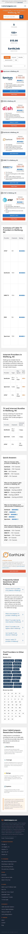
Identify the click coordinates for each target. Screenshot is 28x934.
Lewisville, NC (15, 681)
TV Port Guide (4, 899)
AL (4, 693)
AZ (12, 693)
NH (12, 707)
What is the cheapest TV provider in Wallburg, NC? (13, 614)
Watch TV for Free (5, 880)
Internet (14, 57)
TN (23, 713)
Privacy (2, 838)
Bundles (21, 57)
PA (8, 713)
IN (14, 699)
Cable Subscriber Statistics (7, 906)
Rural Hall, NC (17, 686)
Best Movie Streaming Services (9, 861)
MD (16, 701)
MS (12, 704)
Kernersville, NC (8, 663)
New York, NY (4, 852)
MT (20, 704)
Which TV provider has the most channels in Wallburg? (13, 621)
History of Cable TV (6, 912)
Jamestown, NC (7, 675)
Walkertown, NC (8, 669)
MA (20, 701)
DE (12, 696)
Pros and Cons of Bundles (7, 869)
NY (4, 710)
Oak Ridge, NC (7, 678)
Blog (2, 925)
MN (8, 704)
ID (8, 699)
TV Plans (7, 57)
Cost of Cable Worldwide (7, 909)
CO (4, 696)
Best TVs (3, 889)
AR (15, 693)
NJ (16, 707)
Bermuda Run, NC (8, 684)
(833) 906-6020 (14, 153)
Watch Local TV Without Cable (8, 887)
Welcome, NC (17, 666)
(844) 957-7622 (14, 215)
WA (19, 716)
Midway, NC (18, 660)
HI (4, 699)
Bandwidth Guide (5, 894)
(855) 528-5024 (14, 91)
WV (5, 719)
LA (8, 701)
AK (8, 693)
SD (19, 713)
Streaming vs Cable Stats (7, 864)
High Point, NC (17, 663)
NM (20, 707)
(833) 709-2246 (14, 183)
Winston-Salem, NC (8, 660)
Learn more (20, 2)
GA (23, 696)
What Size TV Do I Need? (7, 892)
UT (8, 716)
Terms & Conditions (9, 838)
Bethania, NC (18, 684)
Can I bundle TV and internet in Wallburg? (11, 634)
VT (12, 716)
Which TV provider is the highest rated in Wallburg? (13, 627)
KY (4, 701)
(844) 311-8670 (14, 122)
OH (16, 710)
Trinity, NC (16, 669)
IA (18, 699)
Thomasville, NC (8, 666)
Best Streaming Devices (7, 866)
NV (8, 707)
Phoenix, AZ (4, 854)
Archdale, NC (7, 672)
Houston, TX (4, 849)
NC (8, 710)
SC (15, 713)
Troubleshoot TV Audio (7, 897)
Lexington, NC (16, 678)
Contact (3, 922)
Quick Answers (8, 60)
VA (16, 716)
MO (16, 704)
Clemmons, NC (17, 675)
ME (12, 701)
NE (4, 707)
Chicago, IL (4, 844)
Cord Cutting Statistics (6, 914)
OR (5, 713)
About (2, 920)
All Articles (3, 875)
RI (12, 713)
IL (11, 699)
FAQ (16, 60)
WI (8, 719)
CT (8, 696)
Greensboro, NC (16, 672)
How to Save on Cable (6, 877)
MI (4, 704)
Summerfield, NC (8, 686)
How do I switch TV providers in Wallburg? (12, 640)
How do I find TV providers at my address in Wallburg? (13, 589)
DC (15, 696)
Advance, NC (7, 681)
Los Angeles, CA (5, 847)
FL (19, 696)
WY (12, 719)
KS (21, 699)
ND (12, 710)
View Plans (14, 94)
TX (4, 716)
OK (20, 710)
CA (19, 693)
